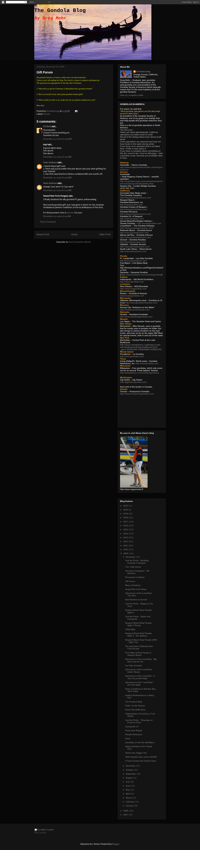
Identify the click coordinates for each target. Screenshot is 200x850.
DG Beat (47, 127)
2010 (126, 549)
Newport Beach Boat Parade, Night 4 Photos (138, 624)
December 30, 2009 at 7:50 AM (57, 157)
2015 (126, 529)
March (129, 798)
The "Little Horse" (133, 567)
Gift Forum (130, 581)
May (128, 790)
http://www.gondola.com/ (131, 204)
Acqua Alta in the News (135, 589)
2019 (126, 513)
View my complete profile (131, 95)
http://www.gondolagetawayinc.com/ (136, 228)
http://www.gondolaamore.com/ (134, 232)
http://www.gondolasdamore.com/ (135, 237)
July (128, 782)
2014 (126, 533)
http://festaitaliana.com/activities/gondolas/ (139, 373)
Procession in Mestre (135, 577)
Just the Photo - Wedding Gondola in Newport (137, 561)
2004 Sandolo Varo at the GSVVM (141, 757)
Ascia (127, 738)
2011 (125, 545)
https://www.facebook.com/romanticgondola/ (141, 275)
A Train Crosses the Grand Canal (140, 761)
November (131, 766)
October (130, 770)
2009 (126, 553)
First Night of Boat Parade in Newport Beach (138, 654)
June (128, 786)
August (129, 778)
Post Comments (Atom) (80, 242)
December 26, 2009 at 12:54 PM (57, 139)
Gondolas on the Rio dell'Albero (139, 742)
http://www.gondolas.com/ (132, 218)
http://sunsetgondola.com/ (149, 223)
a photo (70, 213)
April (128, 793)
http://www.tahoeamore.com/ (133, 251)
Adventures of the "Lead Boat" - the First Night (139, 683)
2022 (126, 506)
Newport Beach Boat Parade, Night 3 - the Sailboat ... (138, 634)
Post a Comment (48, 222)
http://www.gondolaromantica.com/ (141, 303)
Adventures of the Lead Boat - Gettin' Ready (139, 670)
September (131, 774)
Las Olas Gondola (133, 665)
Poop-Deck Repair (133, 730)
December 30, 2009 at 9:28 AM (57, 178)
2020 (126, 509)
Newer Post (43, 234)
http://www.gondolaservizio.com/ (135, 246)
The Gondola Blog (60, 11)
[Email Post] (76, 111)
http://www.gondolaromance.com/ (135, 214)
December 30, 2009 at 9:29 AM (57, 190)
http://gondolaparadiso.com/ (133, 242)
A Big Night (130, 629)
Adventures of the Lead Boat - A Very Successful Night (140, 677)
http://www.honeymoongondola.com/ (137, 394)
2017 (126, 521)
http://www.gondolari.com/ (132, 356)
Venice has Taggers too (136, 753)
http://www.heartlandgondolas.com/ (136, 317)
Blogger (115, 844)
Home (74, 234)
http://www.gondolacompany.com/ (135, 197)
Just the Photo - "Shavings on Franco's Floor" (139, 721)
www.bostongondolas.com (132, 296)
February (130, 802)
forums (46, 114)
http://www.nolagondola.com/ (133, 289)
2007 (126, 815)
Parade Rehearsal (133, 734)
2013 (126, 537)
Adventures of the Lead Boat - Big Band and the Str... (141, 660)
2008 (126, 811)
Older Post (105, 234)
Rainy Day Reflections (135, 709)
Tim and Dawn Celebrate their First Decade (139, 647)
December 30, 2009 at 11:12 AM (57, 216)
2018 (126, 517)
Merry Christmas (133, 585)
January (130, 805)
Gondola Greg (143, 71)
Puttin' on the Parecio (135, 705)
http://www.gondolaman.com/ (133, 260)
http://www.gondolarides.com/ (133, 209)
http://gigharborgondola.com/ (133, 382)
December (131, 557)
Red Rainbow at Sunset (136, 599)
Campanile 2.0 (132, 726)
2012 (126, 541)
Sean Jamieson (50, 163)
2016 (126, 525)
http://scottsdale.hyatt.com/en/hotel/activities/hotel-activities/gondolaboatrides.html (141, 182)
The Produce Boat (133, 702)
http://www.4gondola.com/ (132, 282)
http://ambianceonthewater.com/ (135, 310)
